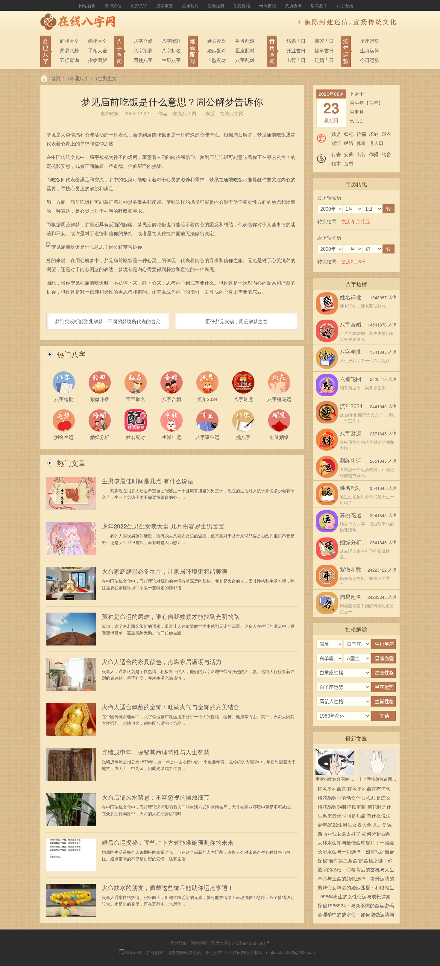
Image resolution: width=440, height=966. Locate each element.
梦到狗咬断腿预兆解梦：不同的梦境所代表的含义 (107, 321)
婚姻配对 (216, 50)
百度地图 (219, 943)
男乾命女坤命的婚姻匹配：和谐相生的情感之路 (356, 888)
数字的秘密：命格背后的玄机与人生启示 (356, 870)
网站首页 (87, 5)
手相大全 (97, 50)
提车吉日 (324, 50)
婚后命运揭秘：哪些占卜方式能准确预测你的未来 (167, 842)
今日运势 (369, 60)
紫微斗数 (350, 569)
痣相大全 (97, 40)
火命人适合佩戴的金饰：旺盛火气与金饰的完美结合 (170, 707)
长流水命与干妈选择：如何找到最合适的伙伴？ (356, 852)
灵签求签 (164, 5)
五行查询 (69, 60)
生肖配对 (244, 40)
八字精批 (350, 351)
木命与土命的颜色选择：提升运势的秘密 (356, 879)
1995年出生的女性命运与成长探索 (354, 896)
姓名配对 (216, 40)
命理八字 (79, 78)
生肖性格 (241, 5)
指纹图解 (97, 60)
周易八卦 (69, 50)
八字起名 (171, 50)
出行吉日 (296, 60)
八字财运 (350, 433)
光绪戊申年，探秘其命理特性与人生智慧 (156, 752)
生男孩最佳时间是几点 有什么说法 (147, 481)
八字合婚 (344, 5)
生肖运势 (369, 50)
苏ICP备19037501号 (250, 943)
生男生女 (107, 78)
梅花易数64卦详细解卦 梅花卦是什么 (354, 807)
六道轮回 (350, 378)
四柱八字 (143, 60)
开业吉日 (296, 50)
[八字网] (79, 22)
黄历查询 (293, 5)
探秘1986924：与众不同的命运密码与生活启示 (356, 906)
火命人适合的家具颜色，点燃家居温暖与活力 (161, 662)
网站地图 (199, 943)
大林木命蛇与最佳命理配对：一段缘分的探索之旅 (356, 843)
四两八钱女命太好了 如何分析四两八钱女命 (354, 834)
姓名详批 (350, 297)
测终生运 (350, 460)
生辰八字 (171, 60)
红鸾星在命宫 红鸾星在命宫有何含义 (354, 789)
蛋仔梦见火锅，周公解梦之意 (236, 321)
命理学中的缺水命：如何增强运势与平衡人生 (356, 915)
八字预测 (143, 50)
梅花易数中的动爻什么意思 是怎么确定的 (354, 798)
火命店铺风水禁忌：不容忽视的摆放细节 (156, 797)
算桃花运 (350, 515)
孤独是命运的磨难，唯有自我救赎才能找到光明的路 (170, 616)
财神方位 (113, 5)
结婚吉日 (296, 40)
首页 (55, 78)
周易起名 (350, 596)
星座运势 (216, 5)
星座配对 (190, 5)
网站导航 (178, 943)
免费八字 (139, 5)
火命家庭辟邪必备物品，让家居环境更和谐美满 (164, 571)
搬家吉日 (324, 40)
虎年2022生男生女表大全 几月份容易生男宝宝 (163, 526)
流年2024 (351, 406)
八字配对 (171, 40)
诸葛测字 (319, 5)
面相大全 (69, 40)
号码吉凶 (267, 5)
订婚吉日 (324, 60)
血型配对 (216, 60)
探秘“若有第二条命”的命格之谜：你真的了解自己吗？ (355, 861)
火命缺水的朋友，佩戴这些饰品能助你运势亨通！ (167, 887)
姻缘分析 (350, 542)
